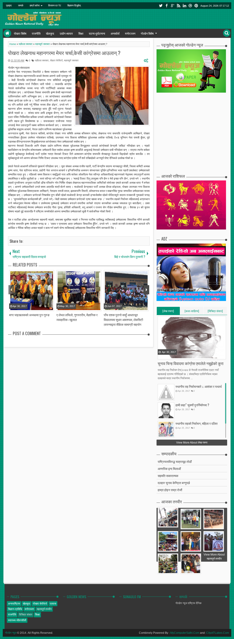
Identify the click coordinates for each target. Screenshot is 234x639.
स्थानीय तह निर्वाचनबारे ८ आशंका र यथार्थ (199, 386)
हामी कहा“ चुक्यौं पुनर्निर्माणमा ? (192, 404)
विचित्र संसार (25, 614)
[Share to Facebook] (161, 355)
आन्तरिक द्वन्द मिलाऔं (169, 468)
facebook (167, 5)
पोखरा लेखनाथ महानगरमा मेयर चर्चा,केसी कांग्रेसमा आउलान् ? (64, 53)
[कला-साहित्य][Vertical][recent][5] (192, 312)
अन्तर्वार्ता (115, 33)
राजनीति (36, 33)
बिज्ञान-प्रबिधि (15, 609)
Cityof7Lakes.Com (217, 632)
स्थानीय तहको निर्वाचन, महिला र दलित (197, 423)
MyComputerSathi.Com (184, 632)
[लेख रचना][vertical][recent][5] (168, 312)
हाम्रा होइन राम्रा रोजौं (170, 489)
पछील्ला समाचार (42, 60)
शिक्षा (80, 33)
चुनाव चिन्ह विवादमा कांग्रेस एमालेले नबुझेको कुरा (190, 363)
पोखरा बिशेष (20, 33)
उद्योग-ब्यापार (66, 33)
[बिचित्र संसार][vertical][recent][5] (215, 312)
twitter (161, 5)
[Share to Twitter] (167, 355)
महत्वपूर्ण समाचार (71, 60)
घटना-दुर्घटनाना (97, 33)
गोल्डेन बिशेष (147, 33)
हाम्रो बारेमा (35, 5)
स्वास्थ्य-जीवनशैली (17, 620)
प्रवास (53, 603)
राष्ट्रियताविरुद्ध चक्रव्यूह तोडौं (175, 461)
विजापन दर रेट (54, 5)
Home (7, 33)
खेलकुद (50, 33)
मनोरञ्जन (130, 33)
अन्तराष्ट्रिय (14, 603)
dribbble (190, 5)
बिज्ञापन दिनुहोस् (74, 5)
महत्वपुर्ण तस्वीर (44, 609)
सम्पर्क (20, 5)
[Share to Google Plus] (173, 355)
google (173, 5)
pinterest (196, 5)
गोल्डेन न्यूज (10, 632)
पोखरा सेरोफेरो (56, 60)
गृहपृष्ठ (9, 5)
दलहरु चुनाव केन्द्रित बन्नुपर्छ (174, 482)
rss (178, 5)
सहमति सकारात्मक (168, 475)
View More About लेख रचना (191, 442)
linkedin (184, 5)
